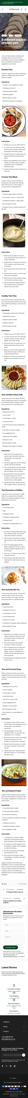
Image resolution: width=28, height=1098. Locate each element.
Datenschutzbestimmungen (10, 956)
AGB (20, 1094)
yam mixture (14, 545)
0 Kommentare (23, 883)
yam (11, 35)
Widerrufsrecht (6, 1094)
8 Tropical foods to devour (14, 892)
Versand (23, 1094)
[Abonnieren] (23, 1055)
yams (9, 73)
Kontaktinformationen (14, 1095)
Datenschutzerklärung (14, 1094)
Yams (3, 863)
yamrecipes (18, 35)
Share (5, 883)
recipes (4, 35)
